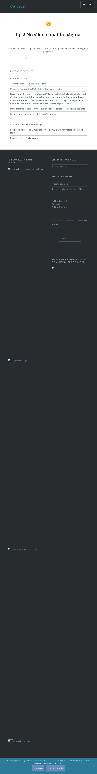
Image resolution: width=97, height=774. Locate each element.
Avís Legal (56, 204)
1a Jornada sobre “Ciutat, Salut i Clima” (28, 83)
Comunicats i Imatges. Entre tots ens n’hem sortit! (33, 114)
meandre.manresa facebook (25, 549)
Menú (89, 4)
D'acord (38, 768)
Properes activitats (19, 78)
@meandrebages (20, 360)
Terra (13, 119)
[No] (94, 766)
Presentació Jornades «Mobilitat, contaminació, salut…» (36, 89)
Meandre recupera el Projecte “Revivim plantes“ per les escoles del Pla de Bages (47, 108)
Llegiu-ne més (55, 768)
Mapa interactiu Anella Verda (24, 138)
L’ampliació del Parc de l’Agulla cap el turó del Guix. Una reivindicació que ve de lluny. (46, 131)
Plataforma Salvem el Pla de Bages (26, 124)
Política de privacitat (60, 201)
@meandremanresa (21, 741)
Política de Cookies (60, 207)
